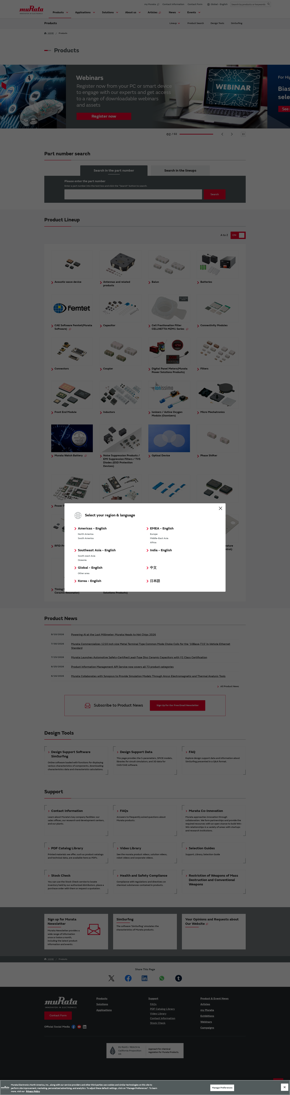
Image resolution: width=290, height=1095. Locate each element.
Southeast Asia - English (97, 550)
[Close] (284, 1087)
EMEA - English (162, 528)
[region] (145, 1087)
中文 (153, 568)
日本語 (155, 581)
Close (220, 508)
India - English (161, 550)
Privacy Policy (33, 1091)
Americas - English (92, 528)
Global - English (90, 568)
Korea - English (89, 581)
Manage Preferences (222, 1087)
